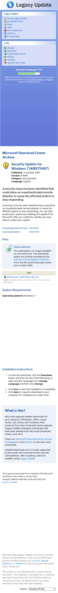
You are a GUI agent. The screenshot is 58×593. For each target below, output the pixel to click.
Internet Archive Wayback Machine (31, 259)
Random (28, 441)
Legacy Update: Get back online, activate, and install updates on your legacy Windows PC (29, 4)
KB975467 (34, 227)
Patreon (50, 79)
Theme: (23, 588)
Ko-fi (27, 79)
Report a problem (9, 482)
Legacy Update (27, 458)
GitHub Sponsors (37, 79)
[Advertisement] (29, 115)
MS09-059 (34, 231)
